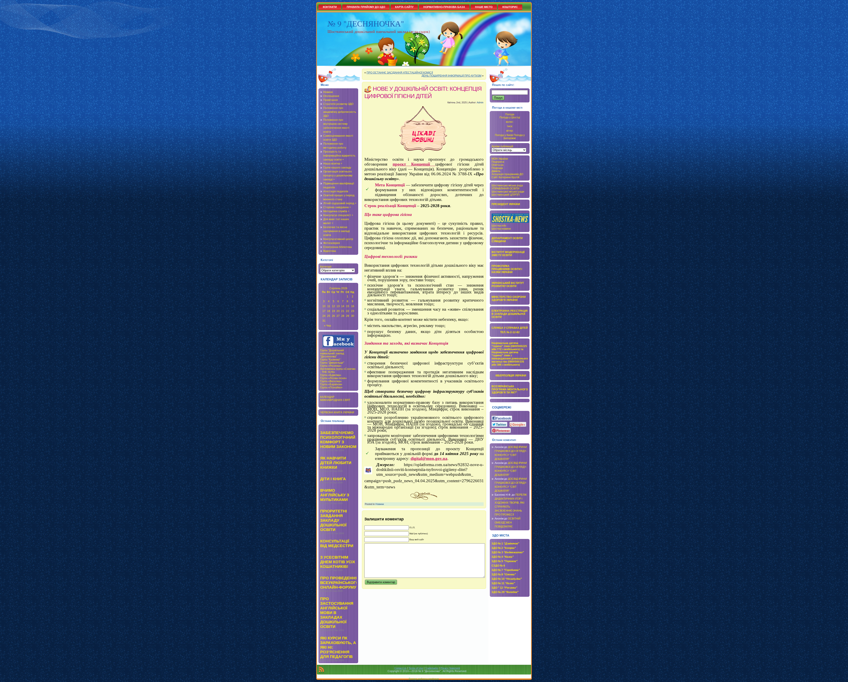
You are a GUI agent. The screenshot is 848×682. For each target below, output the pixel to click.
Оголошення (331, 96)
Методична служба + (336, 211)
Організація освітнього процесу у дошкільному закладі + (337, 175)
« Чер (327, 325)
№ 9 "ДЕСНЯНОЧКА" (365, 23)
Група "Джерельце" (332, 362)
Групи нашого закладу (337, 167)
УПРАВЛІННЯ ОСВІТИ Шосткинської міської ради (508, 190)
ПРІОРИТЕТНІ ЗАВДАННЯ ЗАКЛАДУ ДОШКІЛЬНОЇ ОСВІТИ (333, 520)
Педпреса (498, 161)
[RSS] (321, 670)
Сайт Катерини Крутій (505, 177)
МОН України (500, 158)
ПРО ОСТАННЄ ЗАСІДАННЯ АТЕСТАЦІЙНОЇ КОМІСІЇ (400, 72)
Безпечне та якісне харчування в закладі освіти (336, 231)
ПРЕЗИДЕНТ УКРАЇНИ (506, 204)
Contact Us (400, 668)
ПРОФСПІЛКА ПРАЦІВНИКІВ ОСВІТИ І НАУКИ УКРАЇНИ (507, 269)
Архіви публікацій (502, 146)
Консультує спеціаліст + (338, 215)
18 (328, 311)
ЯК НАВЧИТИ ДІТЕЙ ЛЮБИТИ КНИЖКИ (335, 463)
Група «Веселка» (331, 381)
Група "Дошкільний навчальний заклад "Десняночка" (332, 353)
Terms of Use (416, 668)
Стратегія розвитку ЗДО (338, 104)
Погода (509, 114)
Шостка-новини (501, 228)
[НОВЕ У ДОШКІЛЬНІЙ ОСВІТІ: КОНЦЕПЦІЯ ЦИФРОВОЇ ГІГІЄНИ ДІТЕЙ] (424, 130)
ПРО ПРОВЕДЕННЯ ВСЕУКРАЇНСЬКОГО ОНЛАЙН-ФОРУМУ (339, 582)
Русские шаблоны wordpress (424, 678)
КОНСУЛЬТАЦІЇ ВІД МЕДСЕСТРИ (336, 543)
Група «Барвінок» (331, 384)
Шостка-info (499, 225)
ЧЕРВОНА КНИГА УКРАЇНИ (337, 412)
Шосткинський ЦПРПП (506, 194)
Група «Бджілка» (330, 375)
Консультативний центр (338, 239)
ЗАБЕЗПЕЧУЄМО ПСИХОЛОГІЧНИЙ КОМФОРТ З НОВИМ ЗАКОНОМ (338, 440)
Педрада (497, 168)
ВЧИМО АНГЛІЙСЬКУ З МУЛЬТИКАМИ (334, 495)
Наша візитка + (332, 163)
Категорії (325, 266)
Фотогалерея (331, 243)
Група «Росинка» (330, 365)
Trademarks (431, 668)
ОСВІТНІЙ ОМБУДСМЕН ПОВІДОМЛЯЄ (508, 522)
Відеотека (329, 251)
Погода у (510, 117)
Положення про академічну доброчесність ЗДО (339, 111)
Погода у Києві (504, 135)
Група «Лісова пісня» (333, 378)
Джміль (496, 171)
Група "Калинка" (330, 359)
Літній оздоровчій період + (339, 203)
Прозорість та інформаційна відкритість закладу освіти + (339, 155)
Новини (328, 92)
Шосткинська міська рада (507, 185)
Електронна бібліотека (337, 247)
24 (324, 315)
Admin (480, 102)
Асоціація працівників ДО (507, 174)
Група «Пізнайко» (331, 387)
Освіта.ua (498, 164)
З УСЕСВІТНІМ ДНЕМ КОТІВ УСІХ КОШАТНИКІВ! (337, 562)
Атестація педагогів (335, 191)
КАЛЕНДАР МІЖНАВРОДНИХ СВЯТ (335, 398)
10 (324, 306)
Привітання (330, 100)
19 (333, 311)
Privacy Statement (450, 668)
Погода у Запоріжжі (514, 137)
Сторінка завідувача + (337, 207)
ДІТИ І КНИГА (333, 479)
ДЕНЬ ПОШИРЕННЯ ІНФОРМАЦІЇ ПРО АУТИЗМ (451, 75)
